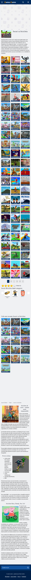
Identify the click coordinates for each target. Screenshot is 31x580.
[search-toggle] (23, 2)
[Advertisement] (15, 17)
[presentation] (2, 293)
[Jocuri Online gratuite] (10, 2)
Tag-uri (19, 576)
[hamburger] (2, 2)
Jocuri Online (13, 576)
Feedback (24, 576)
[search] (28, 567)
